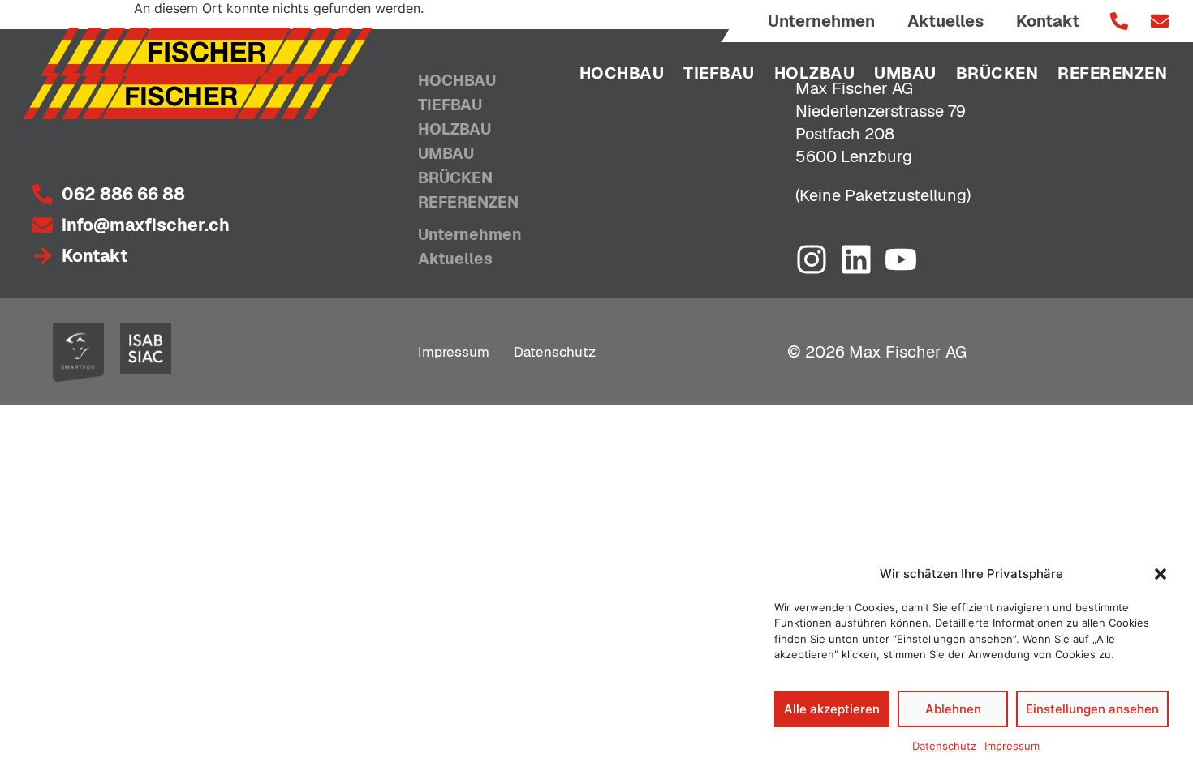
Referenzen (1112, 72)
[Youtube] (901, 259)
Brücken (997, 72)
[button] (1160, 574)
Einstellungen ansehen (1092, 709)
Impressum (1012, 745)
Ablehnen (953, 709)
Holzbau (814, 72)
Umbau (905, 72)
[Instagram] (811, 259)
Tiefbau (719, 72)
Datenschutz (944, 745)
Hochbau (622, 72)
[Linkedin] (856, 259)
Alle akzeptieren (832, 709)
